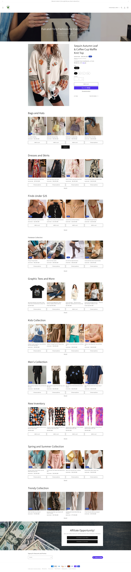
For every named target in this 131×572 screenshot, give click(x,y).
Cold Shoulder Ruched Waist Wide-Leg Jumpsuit (73, 512)
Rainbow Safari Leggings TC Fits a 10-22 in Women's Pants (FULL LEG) (93, 428)
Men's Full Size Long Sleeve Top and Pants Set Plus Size (37, 386)
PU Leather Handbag (32, 137)
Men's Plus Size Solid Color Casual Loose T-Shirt (93, 386)
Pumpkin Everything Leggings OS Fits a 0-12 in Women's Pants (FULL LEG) (56, 428)
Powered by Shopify (37, 568)
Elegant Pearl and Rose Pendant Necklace (55, 219)
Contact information (72, 568)
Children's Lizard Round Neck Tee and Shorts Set (75, 345)
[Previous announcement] (2, 1)
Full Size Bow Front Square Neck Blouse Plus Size (56, 471)
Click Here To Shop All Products (65, 33)
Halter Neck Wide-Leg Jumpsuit (34, 512)
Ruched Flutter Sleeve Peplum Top (91, 470)
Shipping (76, 58)
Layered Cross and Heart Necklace (72, 219)
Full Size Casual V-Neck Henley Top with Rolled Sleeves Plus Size (36, 471)
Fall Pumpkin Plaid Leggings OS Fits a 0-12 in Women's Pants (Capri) (37, 428)
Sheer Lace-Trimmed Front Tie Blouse (73, 470)
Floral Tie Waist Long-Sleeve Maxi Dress (74, 179)
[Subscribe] (50, 557)
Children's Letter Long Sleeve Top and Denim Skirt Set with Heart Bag (37, 345)
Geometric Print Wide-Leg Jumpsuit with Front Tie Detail (55, 512)
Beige (76, 68)
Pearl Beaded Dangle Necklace (91, 219)
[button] (2, 7)
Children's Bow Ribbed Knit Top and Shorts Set (93, 345)
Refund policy (44, 568)
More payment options (86, 91)
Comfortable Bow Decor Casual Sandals (93, 260)
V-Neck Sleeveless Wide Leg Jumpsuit (92, 512)
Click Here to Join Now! (82, 541)
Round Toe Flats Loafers (51, 260)
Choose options (94, 142)
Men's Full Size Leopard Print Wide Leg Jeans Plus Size (56, 386)
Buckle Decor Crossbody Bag (71, 137)
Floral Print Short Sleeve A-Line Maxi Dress (93, 179)
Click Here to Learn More (82, 537)
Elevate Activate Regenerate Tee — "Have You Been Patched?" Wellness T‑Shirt (94, 303)
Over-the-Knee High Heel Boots (72, 260)
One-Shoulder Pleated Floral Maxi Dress (36, 179)
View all (65, 147)
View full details (93, 96)
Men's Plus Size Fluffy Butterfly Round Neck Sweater (74, 386)
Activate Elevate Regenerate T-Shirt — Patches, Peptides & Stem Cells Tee (54, 303)
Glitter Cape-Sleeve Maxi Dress (53, 179)
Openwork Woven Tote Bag (90, 137)
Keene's (32, 568)
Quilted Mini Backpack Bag (52, 137)
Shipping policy (64, 568)
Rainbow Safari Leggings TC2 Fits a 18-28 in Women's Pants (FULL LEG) (74, 428)
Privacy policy (50, 568)
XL (88, 73)
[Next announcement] (128, 1)
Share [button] (76, 96)
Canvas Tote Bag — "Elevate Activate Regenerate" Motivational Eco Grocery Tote (74, 303)
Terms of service (57, 568)
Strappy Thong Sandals (32, 260)
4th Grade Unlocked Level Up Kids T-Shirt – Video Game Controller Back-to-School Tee (36, 303)
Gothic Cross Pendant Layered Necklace (36, 219)
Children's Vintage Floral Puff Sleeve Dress (55, 344)
